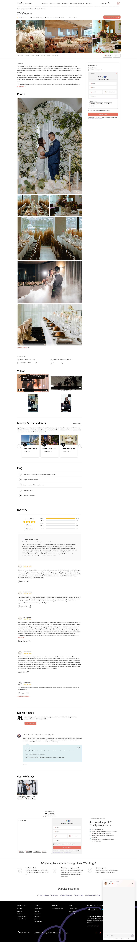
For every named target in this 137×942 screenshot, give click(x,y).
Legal (66, 933)
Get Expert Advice (30, 723)
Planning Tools (21, 905)
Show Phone (73, 17)
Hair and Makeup (39, 921)
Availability (100, 103)
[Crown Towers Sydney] (30, 439)
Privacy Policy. (99, 118)
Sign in (99, 76)
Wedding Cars (54, 895)
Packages (93, 103)
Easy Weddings (20, 8)
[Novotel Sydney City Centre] (50, 439)
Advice (48, 55)
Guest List (19, 911)
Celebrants (37, 916)
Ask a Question (73, 911)
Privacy (61, 933)
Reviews (43, 55)
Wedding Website (21, 918)
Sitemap (55, 933)
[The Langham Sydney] (69, 439)
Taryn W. (23, 693)
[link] (96, 933)
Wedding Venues (29, 8)
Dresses (37, 911)
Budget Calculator (21, 916)
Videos (32, 55)
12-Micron (43, 8)
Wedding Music (79, 895)
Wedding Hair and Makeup (92, 895)
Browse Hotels (76, 423)
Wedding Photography (66, 895)
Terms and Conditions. (58, 852)
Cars (36, 918)
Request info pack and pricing (112, 17)
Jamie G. (23, 581)
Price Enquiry (108, 103)
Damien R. (24, 641)
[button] (44, 3)
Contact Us (72, 913)
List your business (92, 926)
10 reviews (23, 17)
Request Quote (103, 114)
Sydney (36, 8)
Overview (20, 55)
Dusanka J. (25, 606)
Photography (38, 913)
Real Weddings (56, 55)
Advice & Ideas (73, 908)
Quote (92, 106)
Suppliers (37, 905)
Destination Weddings (57, 908)
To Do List (19, 908)
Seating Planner (21, 913)
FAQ (37, 55)
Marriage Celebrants (43, 895)
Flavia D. (23, 672)
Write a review (29, 528)
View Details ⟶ (28, 451)
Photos (27, 55)
